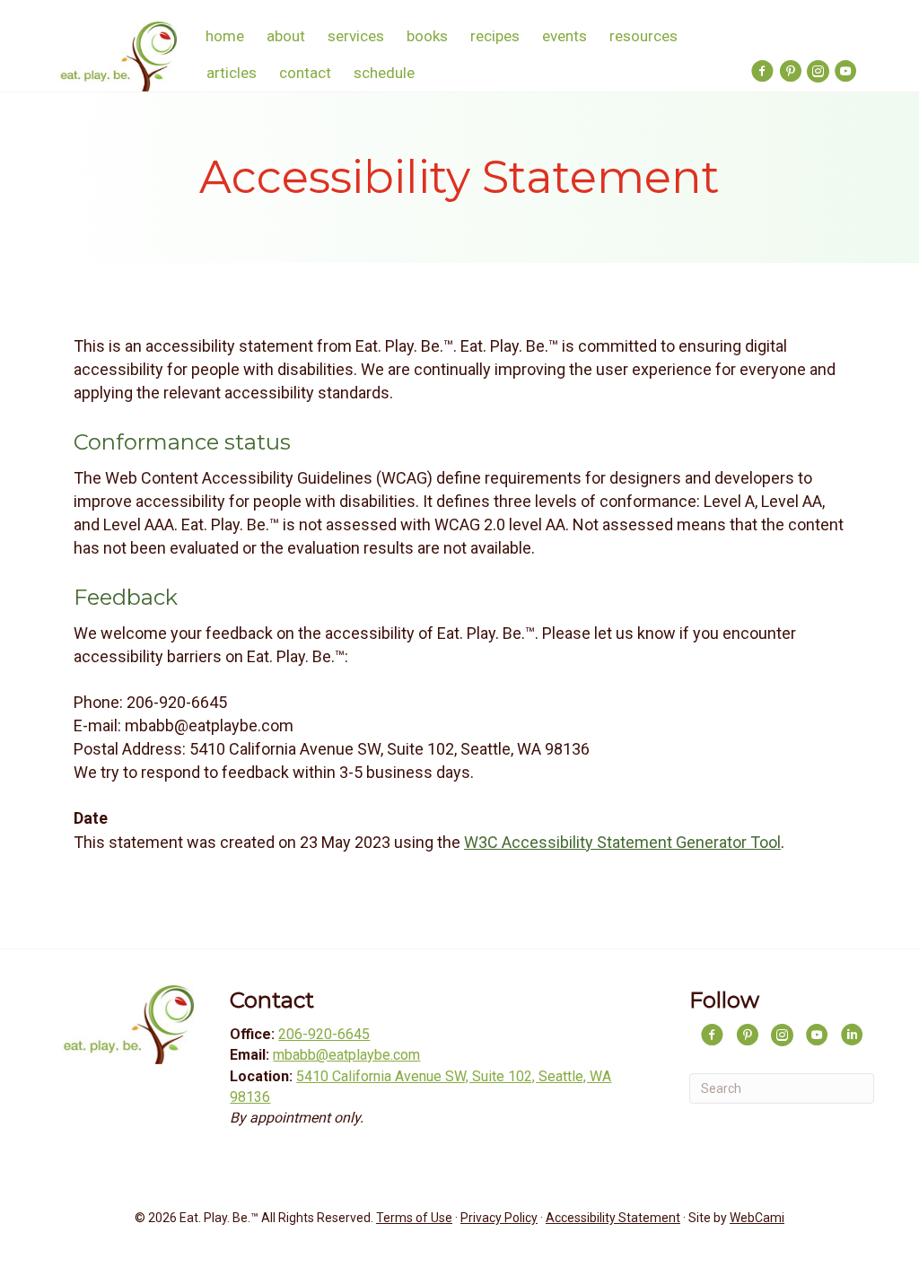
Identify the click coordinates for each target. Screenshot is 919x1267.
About (286, 36)
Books (427, 36)
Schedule (384, 73)
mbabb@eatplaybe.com (346, 1054)
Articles (231, 73)
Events (564, 36)
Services (356, 36)
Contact (305, 73)
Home (225, 36)
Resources (643, 36)
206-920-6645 (324, 1034)
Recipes (495, 36)
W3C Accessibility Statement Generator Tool (622, 842)
